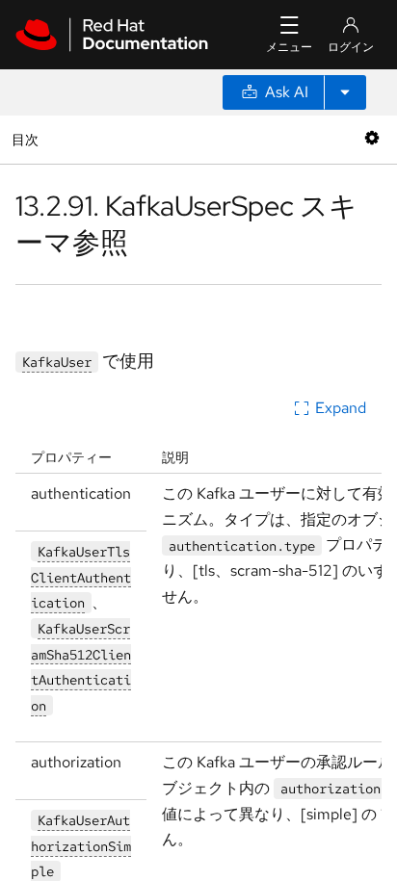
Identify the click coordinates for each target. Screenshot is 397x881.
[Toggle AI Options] (345, 92)
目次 (27, 139)
